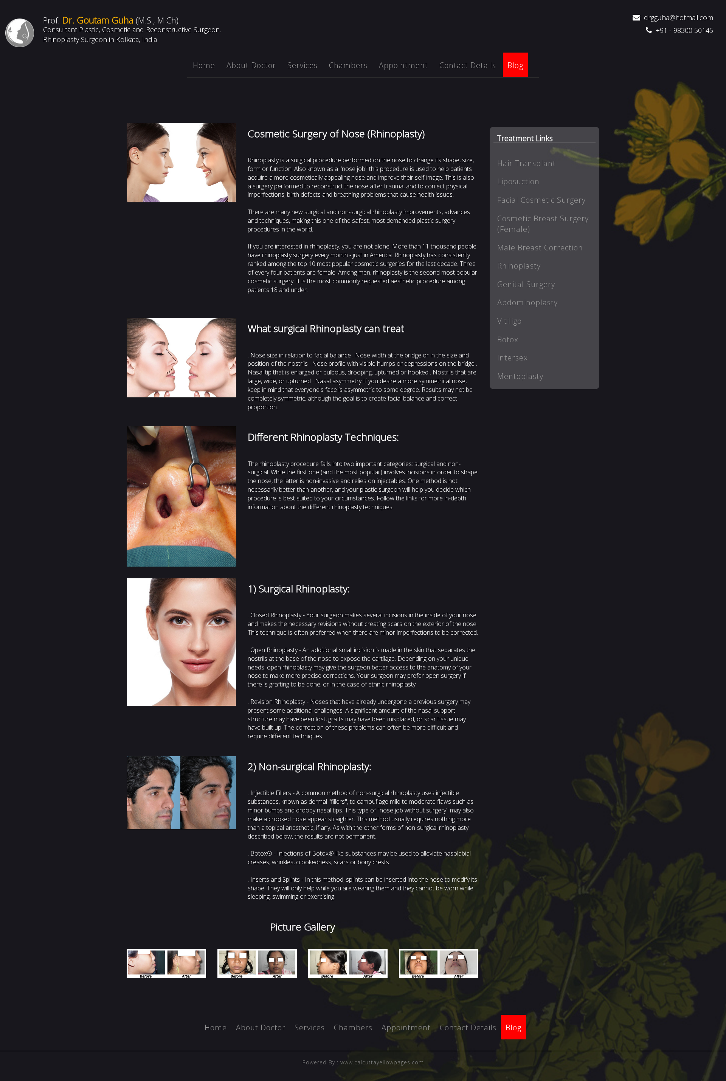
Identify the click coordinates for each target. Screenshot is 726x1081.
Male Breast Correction (540, 247)
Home (204, 65)
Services (302, 65)
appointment (403, 65)
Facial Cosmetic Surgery (541, 200)
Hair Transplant (526, 163)
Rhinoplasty (519, 266)
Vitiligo (509, 321)
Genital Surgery (526, 284)
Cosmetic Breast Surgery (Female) (543, 224)
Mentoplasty (520, 376)
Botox (507, 339)
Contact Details (467, 65)
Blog (515, 65)
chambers (348, 65)
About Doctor (251, 65)
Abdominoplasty (527, 302)
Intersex (512, 358)
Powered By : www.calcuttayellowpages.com (363, 1062)
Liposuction (518, 181)
